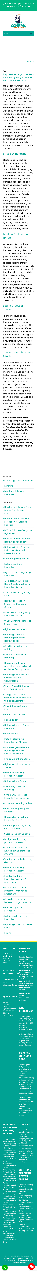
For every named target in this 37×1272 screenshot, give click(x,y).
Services (6, 1004)
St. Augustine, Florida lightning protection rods (26, 1230)
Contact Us (7, 1002)
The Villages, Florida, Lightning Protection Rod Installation (26, 1219)
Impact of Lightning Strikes (18, 803)
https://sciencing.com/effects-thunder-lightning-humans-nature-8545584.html (19, 77)
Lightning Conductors (15, 629)
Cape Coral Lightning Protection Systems (10, 1229)
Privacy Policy (8, 1015)
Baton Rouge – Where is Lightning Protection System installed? (16, 750)
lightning (8, 485)
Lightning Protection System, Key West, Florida (10, 1181)
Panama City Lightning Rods (24, 1225)
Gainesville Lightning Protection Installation (26, 1191)
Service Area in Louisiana (24, 999)
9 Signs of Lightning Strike (17, 833)
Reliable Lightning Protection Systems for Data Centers (16, 879)
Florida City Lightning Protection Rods (10, 1153)
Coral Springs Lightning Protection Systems (26, 1202)
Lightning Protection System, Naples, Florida (10, 1187)
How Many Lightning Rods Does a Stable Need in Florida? (17, 510)
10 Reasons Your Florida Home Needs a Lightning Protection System (17, 584)
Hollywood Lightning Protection (26, 1186)
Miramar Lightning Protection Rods (25, 1197)
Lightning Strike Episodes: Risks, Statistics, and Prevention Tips (17, 550)
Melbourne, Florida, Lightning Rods (9, 1234)
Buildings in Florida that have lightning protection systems (17, 850)
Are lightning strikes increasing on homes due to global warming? (17, 697)
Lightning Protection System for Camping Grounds (15, 604)
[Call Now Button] (5, 1267)
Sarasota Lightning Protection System (9, 1175)
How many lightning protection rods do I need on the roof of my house (17, 666)
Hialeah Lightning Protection (9, 1223)
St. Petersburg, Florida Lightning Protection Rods (9, 1218)
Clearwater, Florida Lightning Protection (10, 1212)
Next (29, 61)
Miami (7, 932)
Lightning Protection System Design (10, 1010)
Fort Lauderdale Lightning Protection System (10, 1159)
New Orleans (11, 733)
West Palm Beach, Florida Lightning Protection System (10, 1194)
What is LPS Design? (14, 714)
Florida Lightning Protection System (9, 1140)
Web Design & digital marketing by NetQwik (22, 1261)
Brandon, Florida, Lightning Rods (25, 1214)
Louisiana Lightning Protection (14, 493)
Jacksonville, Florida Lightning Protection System (10, 1200)
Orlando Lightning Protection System (9, 1145)
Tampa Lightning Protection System (9, 1171)
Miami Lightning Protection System (9, 1149)
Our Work (6, 1006)
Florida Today (11, 719)
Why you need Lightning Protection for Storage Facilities (16, 521)
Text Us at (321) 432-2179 (18, 6)
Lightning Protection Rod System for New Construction (16, 677)
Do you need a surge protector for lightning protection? (15, 890)
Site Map (6, 1013)
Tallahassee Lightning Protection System (10, 1165)
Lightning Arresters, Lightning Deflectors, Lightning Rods (14, 637)
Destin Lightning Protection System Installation (9, 1207)
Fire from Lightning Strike (17, 758)
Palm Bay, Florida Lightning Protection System (26, 1209)
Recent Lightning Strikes (16, 558)
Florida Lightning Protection (18, 480)
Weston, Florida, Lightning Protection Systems (10, 1240)
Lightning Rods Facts (15, 781)
